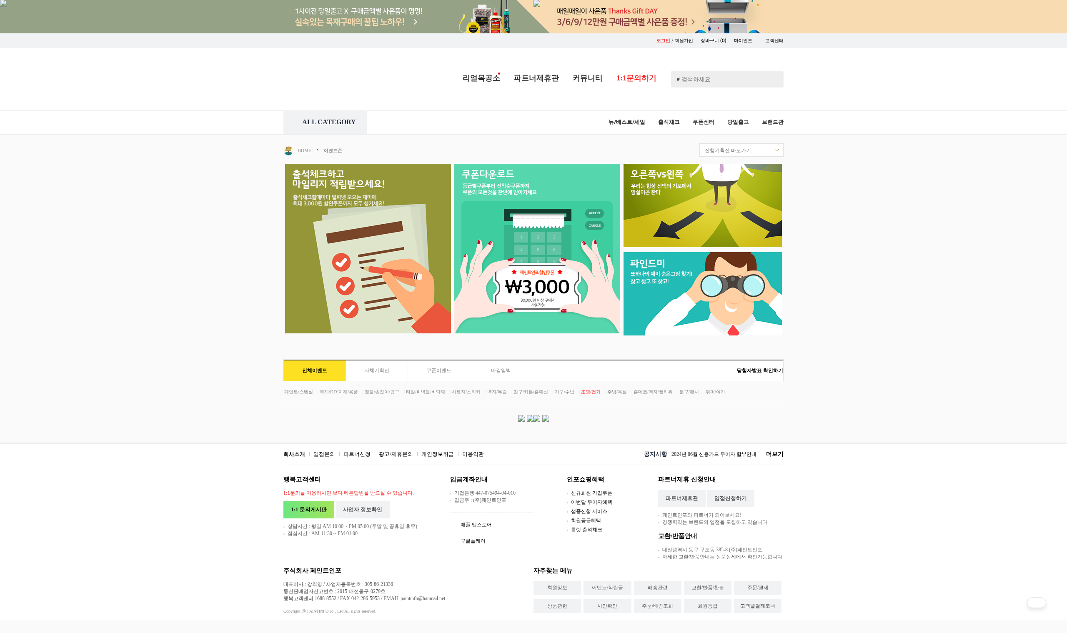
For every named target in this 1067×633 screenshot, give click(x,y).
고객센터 (774, 40)
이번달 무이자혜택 (591, 502)
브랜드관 (773, 122)
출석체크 (669, 122)
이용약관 (473, 454)
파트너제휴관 (536, 78)
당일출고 (738, 122)
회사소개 (294, 454)
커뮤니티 (588, 78)
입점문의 (324, 454)
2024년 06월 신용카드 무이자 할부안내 (713, 454)
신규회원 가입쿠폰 (591, 493)
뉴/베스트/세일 (627, 122)
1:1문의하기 (636, 78)
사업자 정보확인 (362, 509)
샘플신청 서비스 (589, 511)
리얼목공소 (481, 78)
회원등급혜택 (586, 520)
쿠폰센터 (703, 122)
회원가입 (684, 40)
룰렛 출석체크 (586, 530)
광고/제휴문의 (396, 454)
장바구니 (713, 40)
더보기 (775, 454)
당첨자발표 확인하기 (760, 370)
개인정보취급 (437, 454)
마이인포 (744, 40)
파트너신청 (357, 454)
